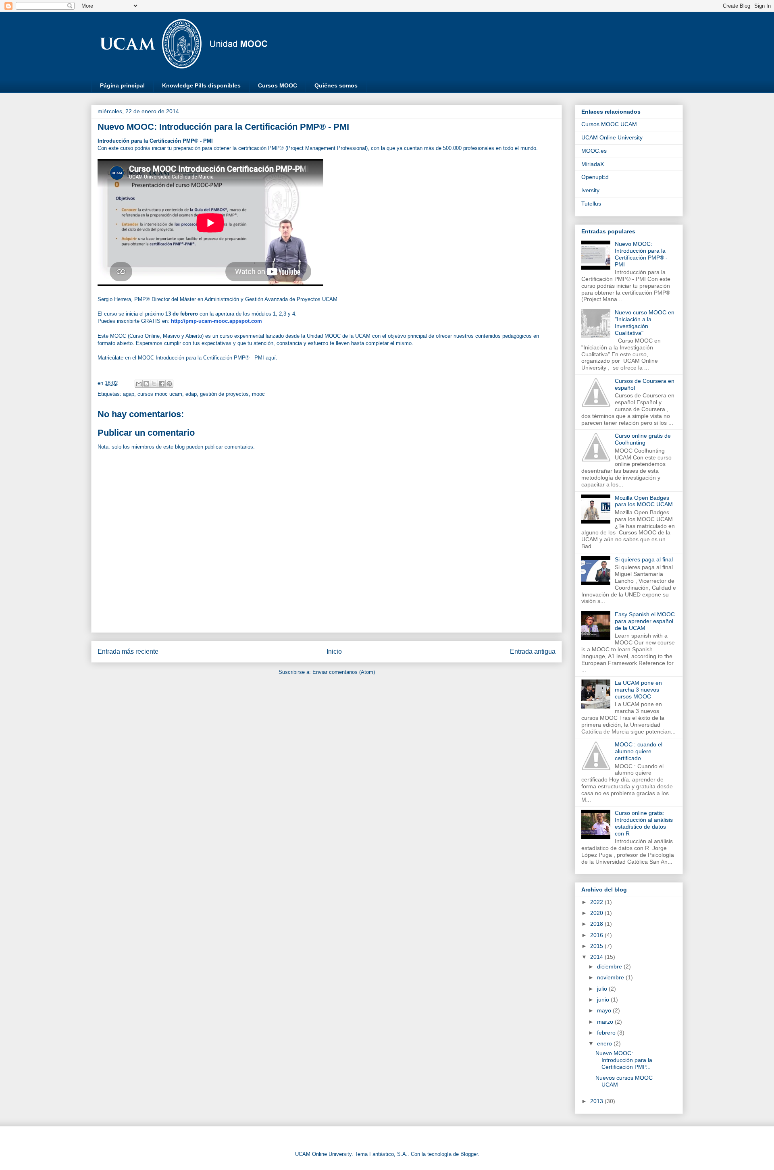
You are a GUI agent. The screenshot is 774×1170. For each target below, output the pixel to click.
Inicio (334, 651)
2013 (597, 1101)
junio (604, 999)
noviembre (611, 977)
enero (605, 1043)
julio (603, 988)
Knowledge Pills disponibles (201, 85)
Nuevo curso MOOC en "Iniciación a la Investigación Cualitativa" (644, 322)
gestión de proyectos (224, 394)
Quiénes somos (336, 85)
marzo (606, 1021)
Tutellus (591, 203)
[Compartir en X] (154, 384)
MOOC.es (594, 151)
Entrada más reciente (128, 651)
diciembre (610, 966)
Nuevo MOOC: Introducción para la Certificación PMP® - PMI (641, 254)
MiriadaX (592, 164)
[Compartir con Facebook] (162, 384)
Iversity (590, 190)
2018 (597, 924)
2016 (597, 935)
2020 (597, 913)
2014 (597, 957)
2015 (597, 946)
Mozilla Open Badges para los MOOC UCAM (644, 501)
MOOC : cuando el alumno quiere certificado (638, 751)
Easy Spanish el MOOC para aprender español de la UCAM (645, 621)
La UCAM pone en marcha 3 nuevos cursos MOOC (638, 690)
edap (191, 394)
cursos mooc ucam (159, 394)
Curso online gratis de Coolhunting (643, 439)
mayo (605, 1010)
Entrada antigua (533, 651)
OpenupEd (595, 177)
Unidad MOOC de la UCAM (338, 336)
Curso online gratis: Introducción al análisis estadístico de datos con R (644, 823)
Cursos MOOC (277, 85)
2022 (597, 902)
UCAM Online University (612, 137)
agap (128, 394)
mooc (258, 394)
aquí (271, 358)
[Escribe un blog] (146, 384)
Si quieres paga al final (644, 559)
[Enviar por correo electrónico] (139, 384)
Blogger (469, 1154)
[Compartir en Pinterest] (169, 384)
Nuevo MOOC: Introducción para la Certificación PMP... (623, 1060)
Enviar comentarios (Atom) (343, 672)
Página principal (122, 85)
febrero (607, 1032)
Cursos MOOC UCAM (609, 124)
